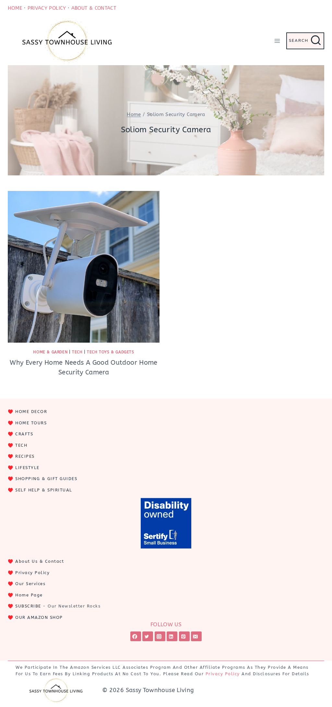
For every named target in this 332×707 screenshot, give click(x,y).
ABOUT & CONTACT (93, 8)
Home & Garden (50, 352)
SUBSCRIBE (28, 606)
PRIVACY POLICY (47, 8)
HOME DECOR (31, 411)
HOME (15, 8)
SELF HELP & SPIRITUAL (43, 490)
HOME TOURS (31, 422)
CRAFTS (24, 433)
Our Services (30, 583)
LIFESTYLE (27, 467)
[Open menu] (277, 41)
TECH (21, 445)
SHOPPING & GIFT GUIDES (46, 478)
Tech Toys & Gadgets (110, 352)
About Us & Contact (39, 561)
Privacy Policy (32, 572)
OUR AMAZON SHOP (39, 617)
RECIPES (25, 456)
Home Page (29, 595)
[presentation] (84, 267)
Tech (77, 352)
